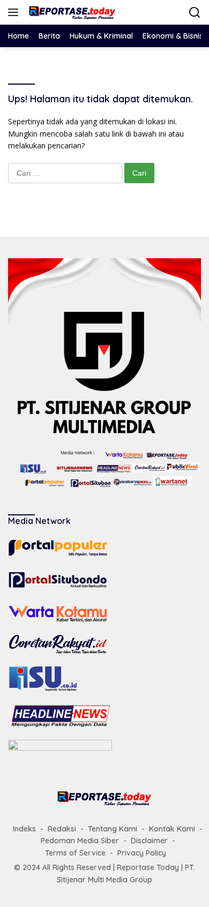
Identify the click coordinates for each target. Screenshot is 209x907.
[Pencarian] (195, 12)
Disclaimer (149, 840)
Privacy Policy (141, 853)
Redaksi (62, 829)
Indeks (24, 829)
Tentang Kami (112, 829)
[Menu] (15, 12)
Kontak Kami (172, 829)
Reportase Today (148, 867)
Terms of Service (75, 853)
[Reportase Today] (71, 12)
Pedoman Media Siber (80, 840)
